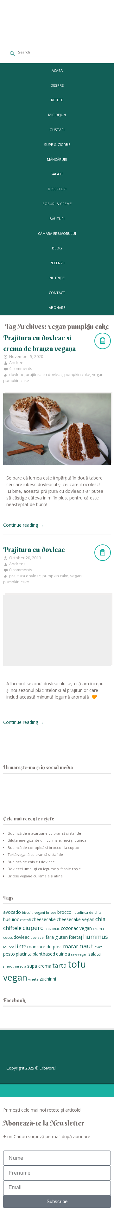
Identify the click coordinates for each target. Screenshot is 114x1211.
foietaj (75, 937)
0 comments (20, 570)
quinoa (63, 954)
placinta (24, 954)
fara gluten (57, 937)
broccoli (65, 912)
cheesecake (44, 919)
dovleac (16, 374)
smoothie (11, 966)
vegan (15, 977)
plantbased (44, 954)
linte (20, 946)
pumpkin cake (77, 374)
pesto (9, 954)
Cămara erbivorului (57, 233)
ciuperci (33, 928)
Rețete (57, 99)
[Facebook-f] (14, 1050)
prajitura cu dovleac (44, 374)
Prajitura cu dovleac (34, 549)
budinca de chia (87, 912)
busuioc (11, 919)
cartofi (25, 920)
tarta (59, 965)
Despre (57, 85)
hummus (95, 936)
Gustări (57, 129)
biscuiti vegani (33, 912)
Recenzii (57, 262)
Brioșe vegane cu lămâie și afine (35, 876)
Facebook (14, 1000)
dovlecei (37, 937)
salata (94, 954)
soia (23, 966)
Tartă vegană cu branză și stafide (35, 854)
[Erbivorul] (57, 38)
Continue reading (23, 525)
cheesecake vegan (75, 919)
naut (86, 945)
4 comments (20, 368)
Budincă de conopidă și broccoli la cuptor (44, 847)
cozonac (53, 928)
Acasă (57, 70)
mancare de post (44, 947)
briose (51, 912)
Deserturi (57, 188)
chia (100, 919)
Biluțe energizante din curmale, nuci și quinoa (47, 840)
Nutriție (57, 277)
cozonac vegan (76, 928)
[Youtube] (65, 790)
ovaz (98, 947)
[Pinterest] (48, 790)
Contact (57, 292)
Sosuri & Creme (57, 203)
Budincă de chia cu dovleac (31, 861)
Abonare (57, 307)
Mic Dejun (57, 114)
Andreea (17, 362)
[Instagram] (31, 790)
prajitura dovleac (25, 576)
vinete (33, 979)
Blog (57, 248)
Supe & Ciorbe (57, 144)
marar (70, 946)
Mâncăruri (57, 159)
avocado (12, 912)
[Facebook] (14, 790)
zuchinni (48, 979)
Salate (57, 174)
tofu (77, 964)
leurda (8, 947)
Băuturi (57, 218)
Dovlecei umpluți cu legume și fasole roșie (44, 868)
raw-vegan (79, 954)
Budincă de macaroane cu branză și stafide (44, 833)
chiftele (12, 928)
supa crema (39, 966)
